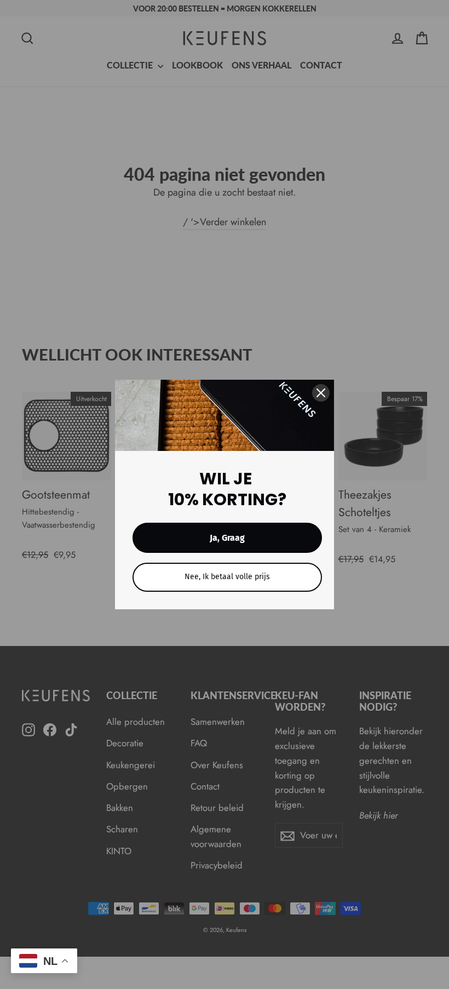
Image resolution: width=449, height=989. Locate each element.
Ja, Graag (227, 538)
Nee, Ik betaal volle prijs (227, 576)
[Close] (321, 393)
